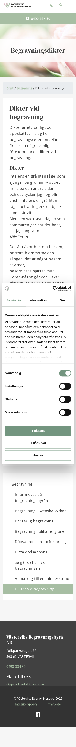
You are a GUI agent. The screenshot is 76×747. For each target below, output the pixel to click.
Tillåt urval (38, 443)
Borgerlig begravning (34, 520)
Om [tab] (62, 300)
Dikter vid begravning (34, 588)
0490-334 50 (40, 18)
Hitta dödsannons (31, 551)
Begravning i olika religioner (40, 531)
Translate (54, 704)
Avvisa (38, 455)
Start (10, 88)
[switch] (65, 386)
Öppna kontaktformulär (25, 684)
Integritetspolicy (26, 704)
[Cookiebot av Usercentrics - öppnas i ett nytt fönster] (53, 288)
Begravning (24, 88)
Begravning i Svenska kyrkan (40, 510)
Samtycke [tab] (14, 300)
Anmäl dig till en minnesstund (42, 578)
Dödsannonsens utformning (40, 541)
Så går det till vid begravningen (30, 565)
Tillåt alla (38, 430)
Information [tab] (38, 300)
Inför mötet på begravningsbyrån (31, 497)
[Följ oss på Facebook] (38, 714)
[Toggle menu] (70, 5)
